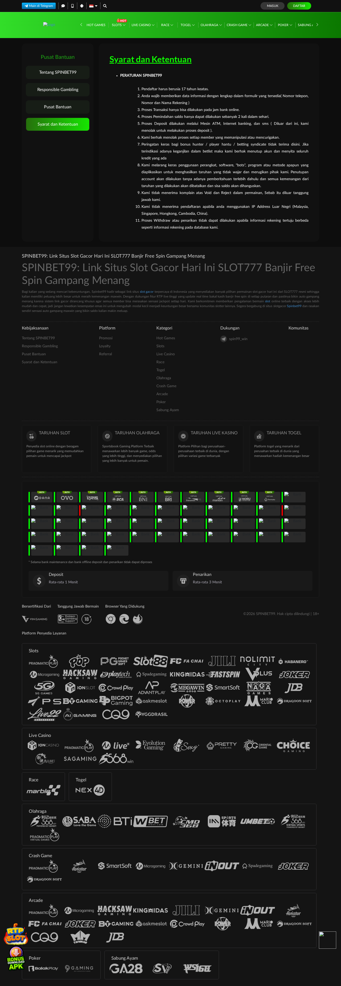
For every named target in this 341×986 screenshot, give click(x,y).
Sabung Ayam (310, 25)
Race (165, 25)
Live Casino (142, 25)
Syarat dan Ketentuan (58, 124)
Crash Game (237, 25)
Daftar (299, 5)
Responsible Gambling (57, 90)
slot (267, 301)
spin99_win (238, 339)
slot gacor (146, 291)
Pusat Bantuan (57, 107)
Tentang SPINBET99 (57, 72)
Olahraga (210, 25)
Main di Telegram (41, 5)
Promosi (105, 338)
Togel (186, 25)
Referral (105, 354)
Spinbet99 (294, 306)
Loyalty (105, 346)
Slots (117, 25)
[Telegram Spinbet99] (327, 940)
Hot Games (96, 25)
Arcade (263, 25)
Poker (283, 25)
